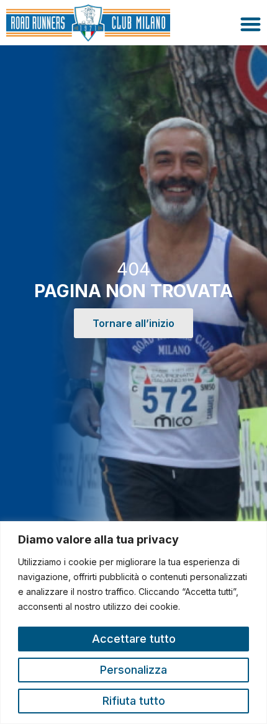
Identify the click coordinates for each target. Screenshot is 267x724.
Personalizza (133, 669)
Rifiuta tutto (133, 700)
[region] (133, 622)
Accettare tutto (134, 638)
